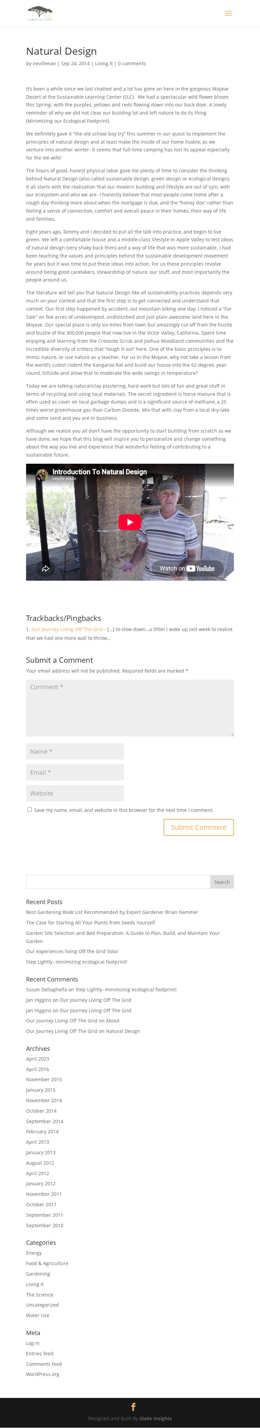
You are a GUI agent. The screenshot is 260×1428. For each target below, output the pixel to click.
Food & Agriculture (47, 1263)
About (113, 1020)
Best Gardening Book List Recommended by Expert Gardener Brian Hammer (112, 912)
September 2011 (44, 1215)
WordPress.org (42, 1374)
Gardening (38, 1273)
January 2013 (41, 1152)
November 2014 (44, 1100)
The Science (39, 1294)
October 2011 (41, 1204)
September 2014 (44, 1121)
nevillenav (44, 63)
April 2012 (37, 1173)
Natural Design (123, 1031)
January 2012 (41, 1183)
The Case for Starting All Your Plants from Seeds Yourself (90, 922)
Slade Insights (155, 1418)
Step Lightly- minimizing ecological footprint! (76, 962)
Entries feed (39, 1353)
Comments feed (44, 1364)
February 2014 (42, 1131)
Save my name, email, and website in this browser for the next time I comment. (124, 810)
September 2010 (44, 1225)
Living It (104, 63)
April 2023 (37, 1059)
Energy (34, 1253)
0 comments (132, 63)
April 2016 (37, 1069)
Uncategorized (42, 1305)
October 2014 (41, 1111)
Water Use (37, 1315)
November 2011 (44, 1194)
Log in (33, 1343)
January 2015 (41, 1090)
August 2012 (40, 1163)
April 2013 (37, 1142)
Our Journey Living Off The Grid (67, 629)
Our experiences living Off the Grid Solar (72, 951)
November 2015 (44, 1079)
